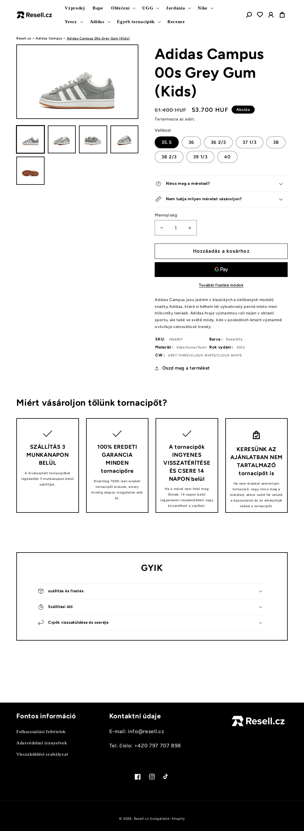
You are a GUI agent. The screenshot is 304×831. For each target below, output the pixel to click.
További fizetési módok (221, 285)
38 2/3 (169, 157)
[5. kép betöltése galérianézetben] (30, 171)
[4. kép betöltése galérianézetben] (124, 139)
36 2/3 (218, 142)
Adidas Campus (49, 38)
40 (227, 157)
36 (191, 142)
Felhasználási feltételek (41, 731)
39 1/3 (200, 157)
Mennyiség (166, 215)
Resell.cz (23, 38)
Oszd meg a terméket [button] (186, 368)
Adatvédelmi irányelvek (41, 742)
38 (276, 142)
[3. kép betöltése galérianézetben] (93, 139)
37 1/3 (249, 142)
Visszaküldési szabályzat (42, 754)
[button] (122, 8)
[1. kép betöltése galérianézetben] (30, 139)
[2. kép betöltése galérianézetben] (62, 139)
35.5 (167, 142)
